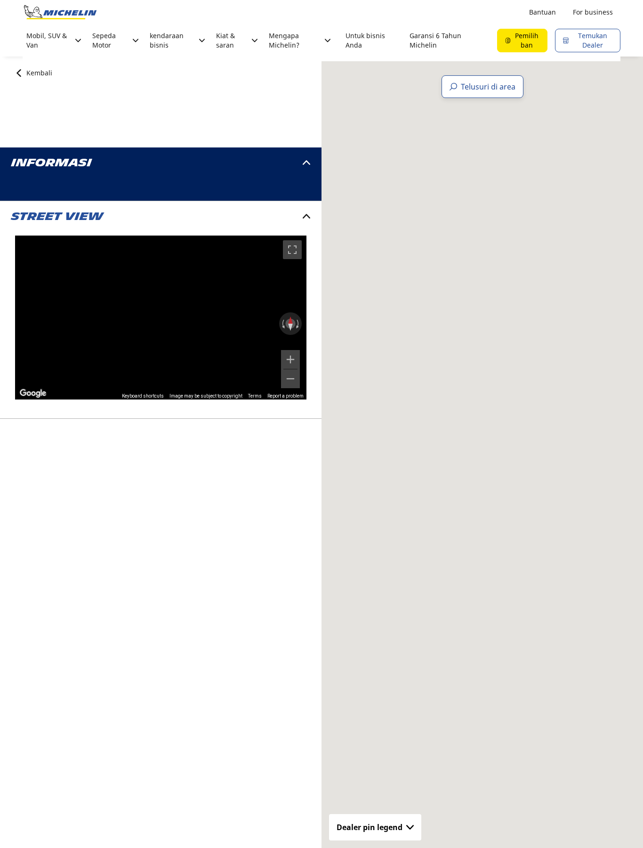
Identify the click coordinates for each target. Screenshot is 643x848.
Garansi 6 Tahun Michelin (435, 40)
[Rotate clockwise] (298, 323)
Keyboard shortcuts (143, 396)
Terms (255, 396)
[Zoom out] (290, 378)
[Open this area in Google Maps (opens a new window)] (32, 393)
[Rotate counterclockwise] (282, 323)
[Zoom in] (290, 359)
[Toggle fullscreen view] (292, 249)
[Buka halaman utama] (60, 12)
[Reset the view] (290, 323)
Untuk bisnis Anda (365, 40)
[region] (160, 318)
